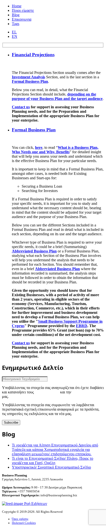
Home (16, 6)
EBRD (81, 326)
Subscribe (11, 422)
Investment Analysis (28, 77)
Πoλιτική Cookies (24, 523)
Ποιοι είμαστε (23, 10)
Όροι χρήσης (20, 519)
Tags (15, 24)
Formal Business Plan (30, 81)
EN (14, 36)
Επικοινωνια (21, 19)
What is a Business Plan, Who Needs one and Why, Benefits (55, 149)
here (38, 147)
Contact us (21, 107)
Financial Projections (33, 54)
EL (14, 32)
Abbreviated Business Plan (34, 251)
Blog (15, 15)
